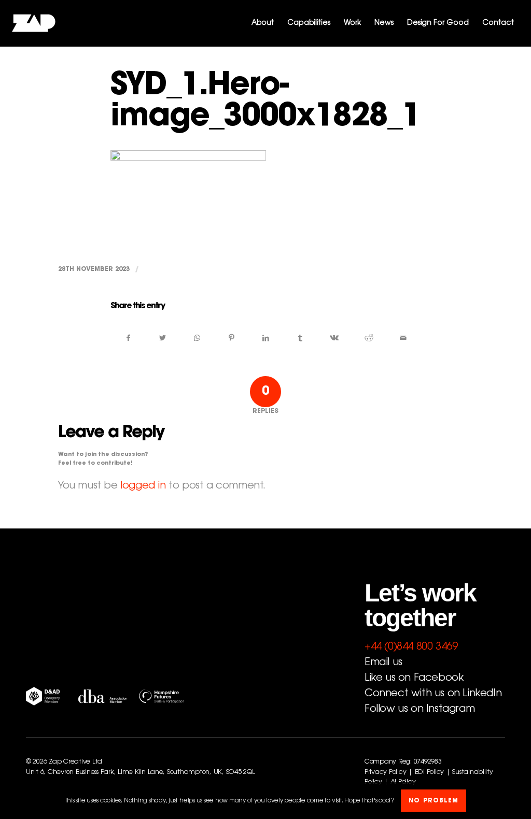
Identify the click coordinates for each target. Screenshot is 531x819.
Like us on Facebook (414, 678)
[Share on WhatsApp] (197, 338)
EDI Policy (429, 772)
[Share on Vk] (334, 338)
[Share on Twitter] (162, 338)
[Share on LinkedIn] (266, 338)
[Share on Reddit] (369, 338)
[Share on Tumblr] (300, 338)
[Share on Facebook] (128, 338)
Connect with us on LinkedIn (433, 693)
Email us (383, 662)
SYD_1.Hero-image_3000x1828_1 (265, 102)
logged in (142, 486)
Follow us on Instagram (419, 709)
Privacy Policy (385, 772)
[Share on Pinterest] (231, 338)
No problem (433, 801)
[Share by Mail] (403, 338)
